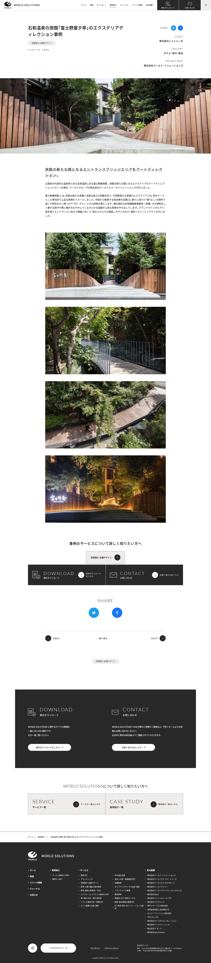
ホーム (83, 5)
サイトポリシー (95, 948)
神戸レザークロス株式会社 (157, 905)
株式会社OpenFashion (156, 932)
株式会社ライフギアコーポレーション (162, 921)
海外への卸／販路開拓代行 (125, 879)
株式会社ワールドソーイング (158, 924)
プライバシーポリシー (111, 948)
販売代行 (84, 875)
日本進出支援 (120, 875)
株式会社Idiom (153, 894)
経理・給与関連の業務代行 (124, 902)
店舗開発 (118, 883)
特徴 (91, 5)
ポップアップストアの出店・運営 (127, 886)
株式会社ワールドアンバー (157, 886)
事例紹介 (113, 5)
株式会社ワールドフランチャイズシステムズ (164, 890)
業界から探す (57, 879)
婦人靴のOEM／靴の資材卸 (91, 898)
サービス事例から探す (60, 875)
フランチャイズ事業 (122, 890)
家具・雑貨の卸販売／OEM (91, 890)
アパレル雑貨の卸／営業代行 (92, 902)
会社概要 (149, 5)
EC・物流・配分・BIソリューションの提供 (129, 907)
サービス (100, 5)
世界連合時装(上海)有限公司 (158, 909)
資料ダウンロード (168, 8)
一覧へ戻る (102, 638)
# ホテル (45, 50)
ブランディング (87, 879)
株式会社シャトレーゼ (171, 41)
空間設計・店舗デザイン (42, 43)
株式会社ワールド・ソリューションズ (163, 65)
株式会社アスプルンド (155, 902)
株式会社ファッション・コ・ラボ (159, 898)
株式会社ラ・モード (154, 928)
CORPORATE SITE (57, 948)
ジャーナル (124, 5)
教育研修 (118, 894)
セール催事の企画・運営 (90, 905)
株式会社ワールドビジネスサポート (161, 883)
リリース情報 (137, 5)
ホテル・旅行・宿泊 (173, 53)
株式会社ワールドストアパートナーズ (162, 879)
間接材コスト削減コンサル (125, 898)
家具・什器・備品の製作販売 (91, 886)
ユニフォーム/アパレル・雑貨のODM (95, 894)
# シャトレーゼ (34, 50)
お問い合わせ (190, 8)
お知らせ (34, 895)
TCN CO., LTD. (152, 917)
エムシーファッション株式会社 (159, 913)
